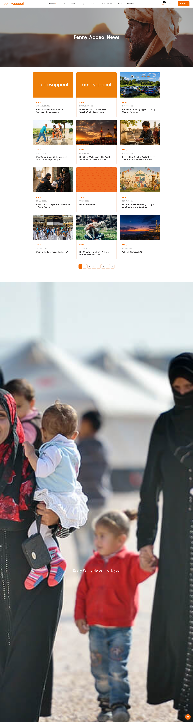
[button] (53, 4)
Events (72, 4)
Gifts (64, 4)
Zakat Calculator (107, 4)
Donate (183, 4)
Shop (82, 4)
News (120, 4)
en (170, 4)
